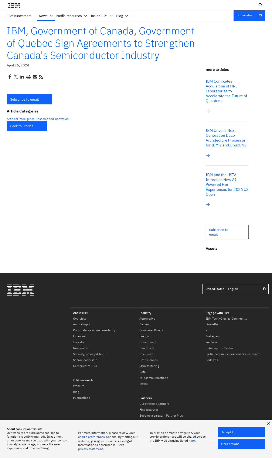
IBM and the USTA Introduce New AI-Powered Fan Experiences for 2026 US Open (227, 184)
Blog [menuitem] (119, 16)
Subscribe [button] (244, 15)
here (192, 441)
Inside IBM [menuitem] (99, 16)
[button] (29, 99)
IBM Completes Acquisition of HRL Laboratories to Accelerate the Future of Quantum (226, 91)
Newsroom (19, 16)
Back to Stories (21, 126)
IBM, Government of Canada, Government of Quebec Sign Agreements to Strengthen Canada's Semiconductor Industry (101, 43)
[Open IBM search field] (260, 5)
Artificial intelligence (21, 119)
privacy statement (90, 449)
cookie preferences (91, 437)
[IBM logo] (16, 5)
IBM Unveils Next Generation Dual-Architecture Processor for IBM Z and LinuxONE (226, 138)
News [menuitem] (43, 16)
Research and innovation (52, 119)
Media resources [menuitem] (69, 16)
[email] (34, 76)
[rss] (41, 76)
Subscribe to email (24, 99)
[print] (28, 76)
